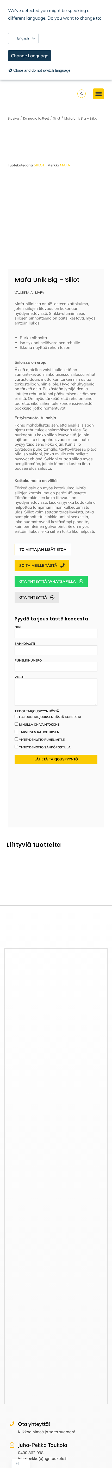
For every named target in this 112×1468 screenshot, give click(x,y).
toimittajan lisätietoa (43, 549)
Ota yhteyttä (33, 597)
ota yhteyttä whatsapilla (47, 581)
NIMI (18, 627)
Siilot (39, 165)
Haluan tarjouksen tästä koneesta (50, 717)
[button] (98, 93)
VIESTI (19, 677)
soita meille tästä (38, 565)
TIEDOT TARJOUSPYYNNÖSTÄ (37, 711)
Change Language (29, 55)
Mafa (65, 165)
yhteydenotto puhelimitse (42, 740)
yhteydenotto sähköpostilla (45, 747)
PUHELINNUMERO (28, 660)
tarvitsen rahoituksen (39, 732)
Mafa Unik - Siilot (31, 884)
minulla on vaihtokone (39, 724)
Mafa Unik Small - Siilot (81, 884)
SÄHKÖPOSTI (25, 643)
